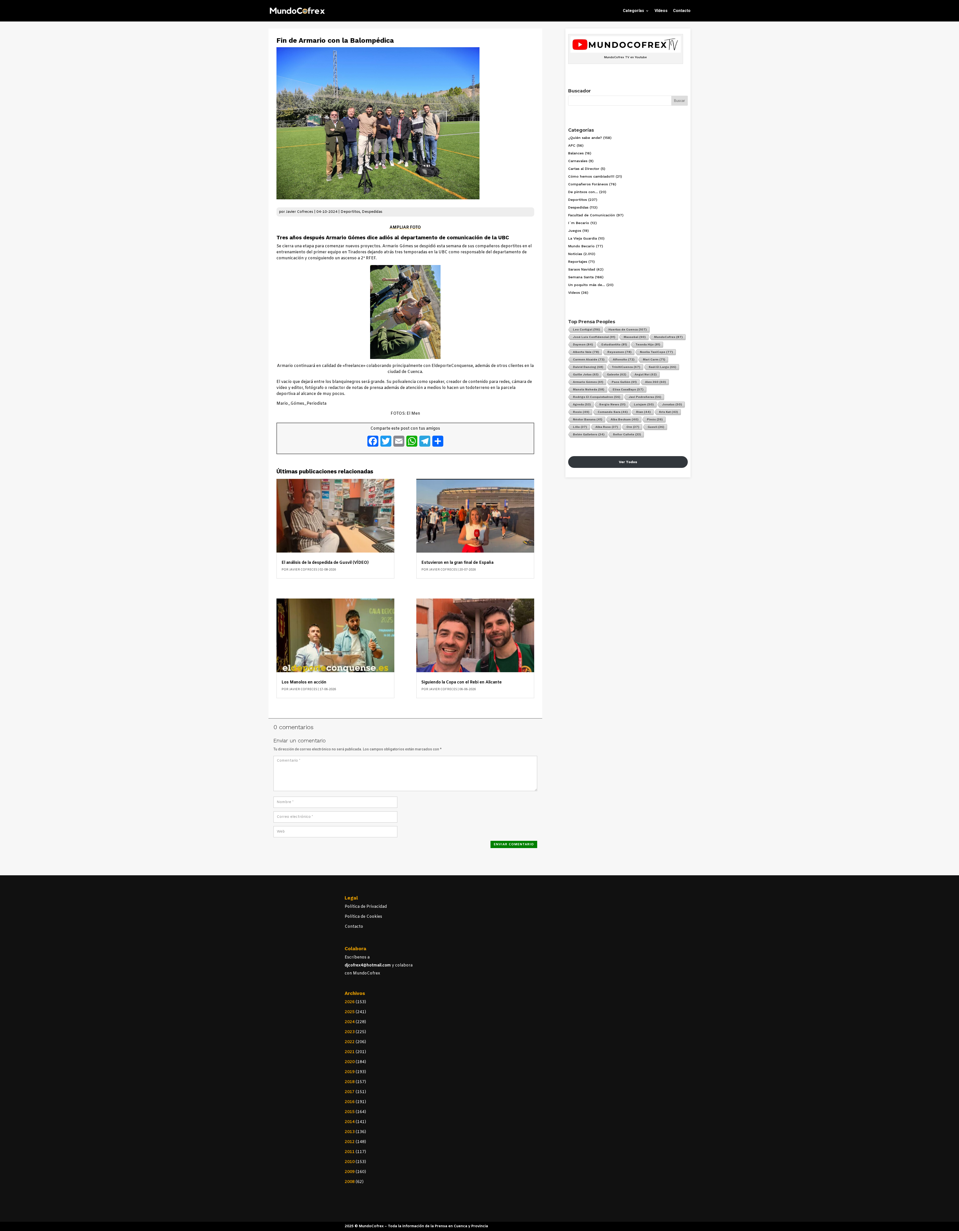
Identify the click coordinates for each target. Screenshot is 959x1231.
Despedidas (372, 212)
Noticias (575, 254)
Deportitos (350, 212)
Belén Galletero (589, 434)
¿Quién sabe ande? (585, 138)
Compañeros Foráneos (588, 184)
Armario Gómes (588, 382)
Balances (576, 153)
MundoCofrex (668, 337)
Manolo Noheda (588, 389)
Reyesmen (619, 352)
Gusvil (656, 427)
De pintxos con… (583, 192)
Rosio (581, 412)
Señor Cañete (627, 434)
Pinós (655, 419)
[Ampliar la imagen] (434, 271)
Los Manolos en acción (303, 682)
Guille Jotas (586, 374)
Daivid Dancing (588, 367)
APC (571, 145)
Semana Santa (581, 277)
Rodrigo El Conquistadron (596, 397)
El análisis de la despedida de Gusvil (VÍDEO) (325, 562)
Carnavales (577, 161)
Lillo (580, 427)
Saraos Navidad (581, 269)
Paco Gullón (624, 382)
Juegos (574, 231)
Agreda (582, 404)
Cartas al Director (583, 169)
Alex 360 (655, 382)
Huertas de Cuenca (627, 329)
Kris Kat (668, 412)
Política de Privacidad (366, 906)
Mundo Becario (581, 246)
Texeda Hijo (647, 344)
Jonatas (672, 404)
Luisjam (644, 404)
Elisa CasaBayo (628, 389)
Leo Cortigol (586, 329)
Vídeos (661, 10)
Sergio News (612, 404)
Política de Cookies (363, 916)
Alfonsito (624, 359)
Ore (632, 427)
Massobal (635, 337)
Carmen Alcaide (589, 359)
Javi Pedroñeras (645, 397)
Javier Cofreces (299, 212)
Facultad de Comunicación (591, 215)
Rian (643, 412)
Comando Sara (613, 412)
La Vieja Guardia (582, 238)
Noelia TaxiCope (656, 352)
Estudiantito (614, 344)
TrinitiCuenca (626, 367)
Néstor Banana (587, 419)
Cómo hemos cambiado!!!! (591, 176)
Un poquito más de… (586, 285)
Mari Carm (654, 359)
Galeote (616, 374)
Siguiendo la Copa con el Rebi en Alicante (461, 682)
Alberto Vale (586, 352)
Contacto (682, 10)
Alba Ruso (606, 427)
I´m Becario (578, 223)
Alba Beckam (625, 419)
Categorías (633, 10)
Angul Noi (646, 374)
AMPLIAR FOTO (405, 227)
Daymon (583, 344)
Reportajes (577, 262)
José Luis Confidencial (594, 337)
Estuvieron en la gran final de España (457, 562)
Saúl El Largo (662, 367)
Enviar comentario (514, 844)
